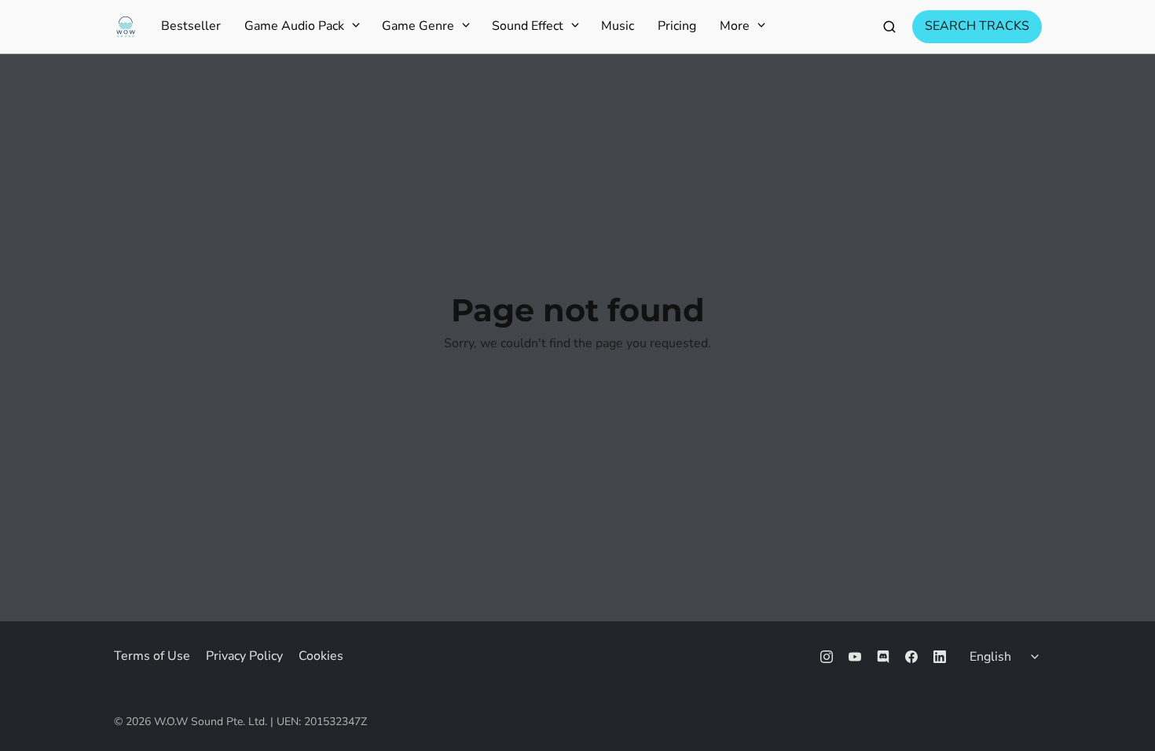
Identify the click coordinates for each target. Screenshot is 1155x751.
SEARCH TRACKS (977, 26)
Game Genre (418, 27)
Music (617, 27)
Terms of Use (152, 656)
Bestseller (191, 27)
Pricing (677, 27)
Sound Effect (527, 27)
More (735, 27)
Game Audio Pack (294, 27)
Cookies (321, 656)
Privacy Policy (244, 656)
